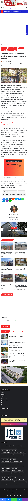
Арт (12, 445)
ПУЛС (15, 472)
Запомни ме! (5, 317)
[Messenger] (19, 199)
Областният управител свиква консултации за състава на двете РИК (17, 355)
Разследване (5, 477)
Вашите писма (21, 448)
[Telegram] (3, 201)
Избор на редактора (7, 461)
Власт (9, 47)
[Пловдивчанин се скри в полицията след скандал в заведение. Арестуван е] (21, 262)
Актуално (8, 44)
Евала (4, 454)
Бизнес (18, 445)
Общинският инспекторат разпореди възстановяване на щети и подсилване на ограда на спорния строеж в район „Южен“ (21, 285)
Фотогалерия (12, 481)
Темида (21, 479)
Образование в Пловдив (17, 470)
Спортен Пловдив (6, 479)
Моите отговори (6, 468)
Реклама (3, 394)
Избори (13, 459)
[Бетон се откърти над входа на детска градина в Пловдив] (7, 277)
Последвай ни (14, 424)
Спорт (13, 477)
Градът (23, 452)
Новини (4, 50)
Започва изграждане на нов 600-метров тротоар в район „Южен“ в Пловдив (7, 268)
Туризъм (4, 481)
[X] (14, 219)
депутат (21, 191)
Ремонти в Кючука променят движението (20, 251)
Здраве (15, 47)
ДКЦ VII (6, 194)
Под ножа (13, 475)
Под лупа (22, 472)
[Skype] (16, 199)
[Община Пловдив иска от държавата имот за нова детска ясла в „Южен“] (7, 246)
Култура (13, 466)
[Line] (9, 201)
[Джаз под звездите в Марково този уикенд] (4, 361)
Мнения (21, 466)
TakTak (2, 396)
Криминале (5, 466)
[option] (14, 229)
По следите (22, 475)
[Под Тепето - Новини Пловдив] (14, 8)
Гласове (15, 452)
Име (2, 312)
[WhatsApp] (22, 199)
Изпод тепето (18, 461)
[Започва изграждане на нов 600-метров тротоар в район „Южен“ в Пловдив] (7, 262)
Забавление (19, 454)
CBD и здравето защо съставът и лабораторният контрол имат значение (14, 231)
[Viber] (6, 201)
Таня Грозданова (6, 61)
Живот (11, 454)
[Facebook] (3, 199)
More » (17, 217)
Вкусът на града (6, 450)
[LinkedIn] (6, 199)
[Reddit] (13, 199)
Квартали (20, 47)
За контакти (4, 398)
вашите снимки (14, 484)
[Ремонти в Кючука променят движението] (21, 246)
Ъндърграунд (5, 484)
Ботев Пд (4, 448)
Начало (3, 44)
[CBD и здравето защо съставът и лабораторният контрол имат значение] (4, 342)
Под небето (5, 475)
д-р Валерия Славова (10, 191)
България (12, 448)
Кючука (13, 194)
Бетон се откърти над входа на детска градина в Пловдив (7, 284)
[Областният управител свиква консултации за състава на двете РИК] (4, 355)
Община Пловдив (11, 50)
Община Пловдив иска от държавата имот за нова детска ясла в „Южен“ (6, 252)
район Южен (21, 194)
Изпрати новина (5, 400)
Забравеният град (6, 457)
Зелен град (5, 459)
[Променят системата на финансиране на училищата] (4, 336)
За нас (2, 392)
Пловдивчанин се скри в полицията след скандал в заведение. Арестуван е (20, 268)
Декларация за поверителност (8, 404)
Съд (14, 479)
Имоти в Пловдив (6, 463)
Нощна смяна (6, 470)
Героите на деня (6, 452)
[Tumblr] (9, 199)
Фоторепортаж (22, 481)
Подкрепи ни (4, 402)
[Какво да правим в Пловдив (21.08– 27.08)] (4, 349)
